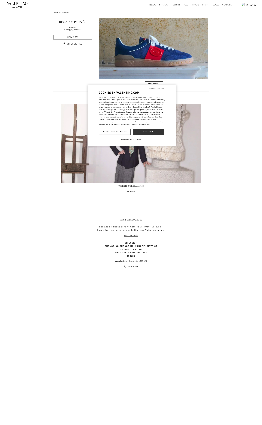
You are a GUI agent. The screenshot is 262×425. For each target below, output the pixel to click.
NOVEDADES (164, 5)
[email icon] (247, 4)
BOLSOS (205, 5)
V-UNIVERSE (227, 5)
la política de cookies (122, 124)
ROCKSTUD (176, 5)
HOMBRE (195, 5)
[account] (251, 5)
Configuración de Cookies (131, 139)
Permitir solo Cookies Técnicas (115, 132)
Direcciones (74, 43)
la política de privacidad (141, 124)
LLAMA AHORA (72, 37)
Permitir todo (148, 132)
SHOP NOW (132, 192)
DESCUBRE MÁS (131, 235)
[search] (243, 4)
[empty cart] (255, 4)
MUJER (186, 5)
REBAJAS (152, 5)
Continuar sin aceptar (157, 88)
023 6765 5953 (133, 267)
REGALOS (215, 5)
